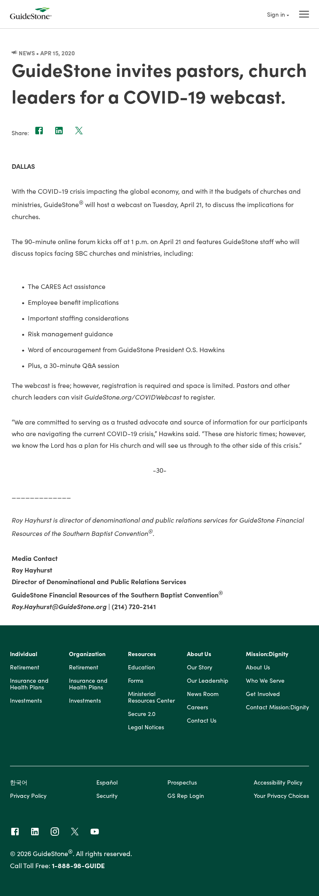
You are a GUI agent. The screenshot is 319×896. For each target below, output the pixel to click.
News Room (202, 694)
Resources (142, 654)
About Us (199, 654)
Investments (26, 700)
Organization (87, 654)
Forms (135, 680)
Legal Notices (146, 727)
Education (141, 667)
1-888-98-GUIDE (78, 865)
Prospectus (182, 782)
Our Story (199, 667)
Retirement (24, 667)
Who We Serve (265, 680)
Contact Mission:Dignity (277, 707)
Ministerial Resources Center (151, 697)
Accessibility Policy (278, 782)
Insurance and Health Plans (29, 684)
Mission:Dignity (267, 654)
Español (107, 782)
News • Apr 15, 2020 (46, 53)
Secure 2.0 (141, 714)
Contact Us (201, 720)
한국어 (18, 782)
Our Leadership (207, 680)
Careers (197, 707)
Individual (23, 654)
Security (107, 795)
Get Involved (263, 694)
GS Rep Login (185, 795)
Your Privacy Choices (281, 795)
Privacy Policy (28, 795)
